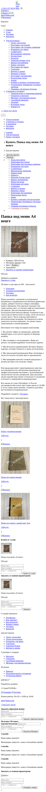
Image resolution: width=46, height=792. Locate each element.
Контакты (10, 36)
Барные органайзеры (19, 63)
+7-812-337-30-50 (8, 8)
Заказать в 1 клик (8, 280)
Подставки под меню (20, 67)
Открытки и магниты (20, 96)
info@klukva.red (7, 15)
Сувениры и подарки (15, 91)
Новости (9, 671)
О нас (8, 32)
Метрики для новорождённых (18, 663)
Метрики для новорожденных (23, 98)
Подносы (15, 58)
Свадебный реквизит (19, 100)
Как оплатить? (12, 622)
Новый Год (15, 107)
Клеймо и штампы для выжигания (25, 82)
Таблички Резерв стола (20, 60)
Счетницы (15, 69)
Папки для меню (18, 65)
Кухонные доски (18, 104)
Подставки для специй (20, 45)
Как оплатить (11, 295)
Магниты (10, 656)
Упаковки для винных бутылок (24, 89)
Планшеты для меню (14, 641)
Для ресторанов (13, 41)
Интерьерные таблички (20, 54)
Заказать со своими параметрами (19, 270)
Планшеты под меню (19, 49)
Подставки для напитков (21, 76)
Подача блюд (16, 56)
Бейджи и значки (18, 71)
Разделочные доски (19, 78)
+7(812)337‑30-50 (8, 705)
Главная (9, 30)
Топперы (14, 102)
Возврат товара (12, 624)
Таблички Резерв (13, 646)
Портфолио (10, 618)
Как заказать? (11, 620)
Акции (14, 80)
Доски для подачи (18, 43)
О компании (11, 124)
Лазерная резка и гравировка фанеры (26, 93)
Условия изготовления (15, 291)
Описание (10, 289)
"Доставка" (23, 394)
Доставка (10, 34)
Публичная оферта (13, 676)
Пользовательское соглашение (18, 673)
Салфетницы (16, 52)
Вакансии (10, 629)
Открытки (10, 659)
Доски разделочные (14, 639)
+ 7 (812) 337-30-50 (9, 111)
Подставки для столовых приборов (25, 47)
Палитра (10, 157)
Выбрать (15, 265)
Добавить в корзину (9, 278)
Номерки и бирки (18, 74)
